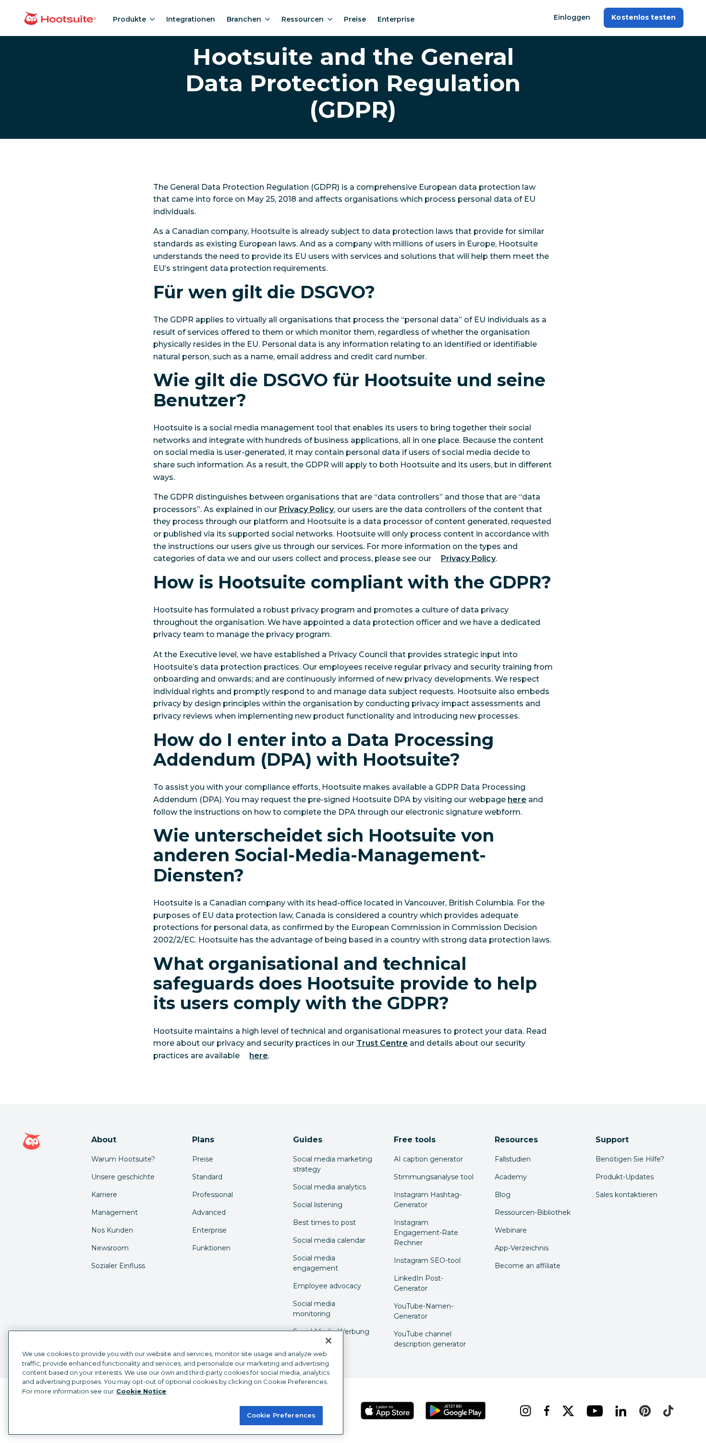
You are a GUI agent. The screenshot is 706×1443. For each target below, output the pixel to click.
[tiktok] (667, 1411)
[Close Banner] (328, 1340)
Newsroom (110, 1248)
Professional (212, 1194)
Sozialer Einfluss (118, 1265)
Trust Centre (382, 1043)
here (517, 799)
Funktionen (211, 1248)
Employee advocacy (327, 1286)
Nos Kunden (112, 1230)
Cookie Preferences (281, 1415)
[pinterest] (644, 1411)
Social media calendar (329, 1240)
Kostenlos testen (643, 17)
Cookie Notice (141, 1391)
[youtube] (593, 1411)
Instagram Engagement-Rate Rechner (426, 1232)
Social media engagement (315, 1263)
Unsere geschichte (123, 1177)
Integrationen (190, 19)
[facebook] (545, 1411)
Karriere (104, 1194)
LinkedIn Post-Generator (418, 1283)
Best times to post (324, 1222)
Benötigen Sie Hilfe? (630, 1159)
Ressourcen (302, 19)
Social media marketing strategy (332, 1164)
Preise (355, 19)
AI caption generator (428, 1159)
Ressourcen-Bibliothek (533, 1212)
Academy (511, 1177)
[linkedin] (620, 1411)
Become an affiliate (527, 1265)
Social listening (317, 1204)
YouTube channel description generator (430, 1339)
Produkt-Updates (625, 1177)
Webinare (511, 1230)
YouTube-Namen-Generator (423, 1311)
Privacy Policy (306, 509)
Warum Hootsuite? (123, 1159)
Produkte (129, 19)
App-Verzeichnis (521, 1248)
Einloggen (572, 17)
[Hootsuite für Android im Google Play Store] (456, 1410)
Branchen (244, 19)
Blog (503, 1194)
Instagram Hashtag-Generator (428, 1199)
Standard (207, 1177)
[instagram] (524, 1411)
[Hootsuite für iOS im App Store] (387, 1410)
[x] (567, 1411)
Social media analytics (329, 1187)
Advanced (209, 1212)
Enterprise (395, 19)
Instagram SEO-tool (427, 1260)
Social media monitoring (314, 1308)
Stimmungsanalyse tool (434, 1177)
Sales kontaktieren (626, 1194)
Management (114, 1212)
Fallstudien (513, 1159)
